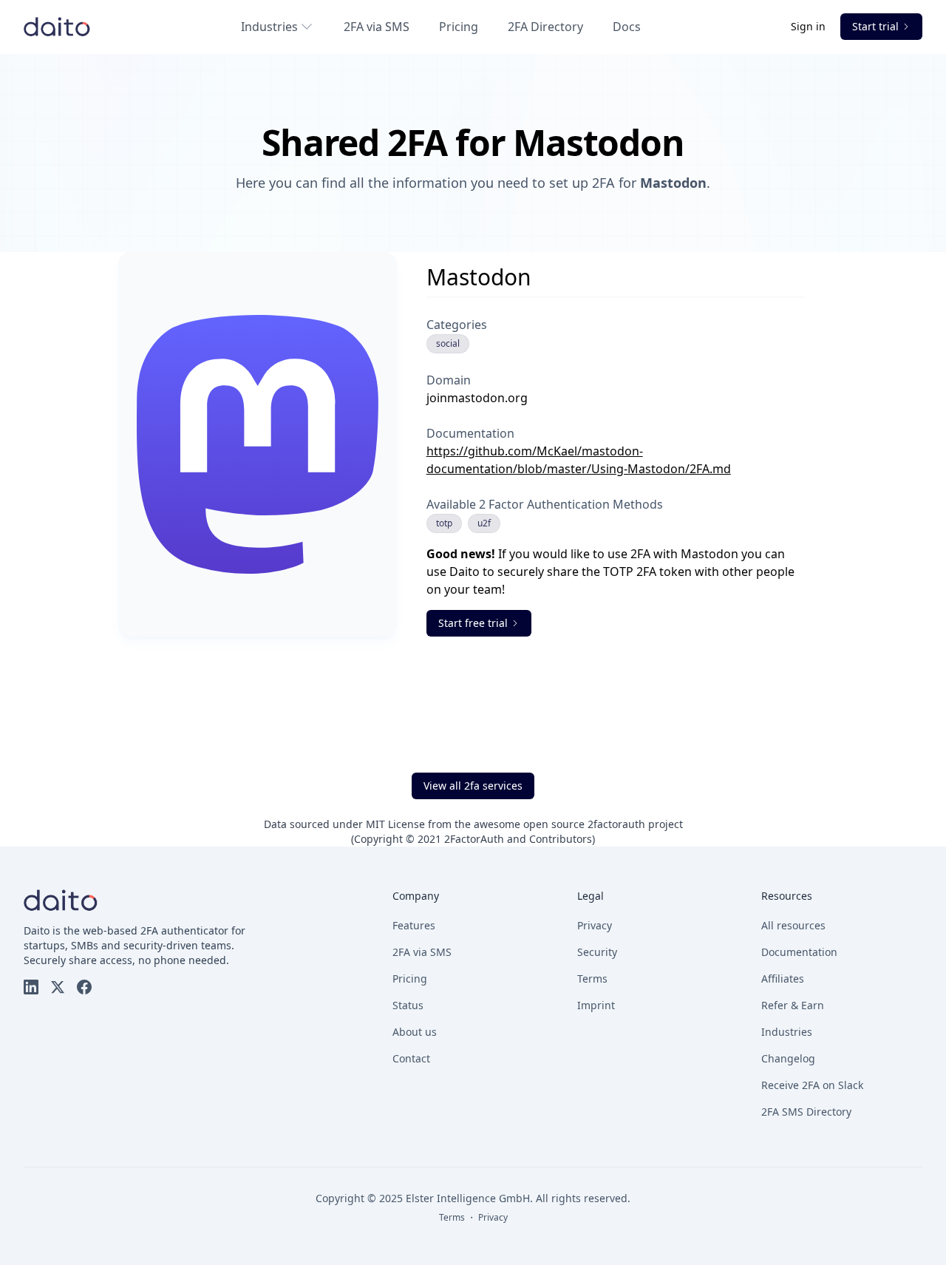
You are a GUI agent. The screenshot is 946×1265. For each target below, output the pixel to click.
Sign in (809, 26)
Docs (627, 26)
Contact (411, 1058)
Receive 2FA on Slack (812, 1085)
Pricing (458, 26)
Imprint (596, 1005)
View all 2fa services (473, 786)
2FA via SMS (376, 26)
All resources (793, 925)
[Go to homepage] (57, 26)
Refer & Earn (792, 1005)
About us (414, 1032)
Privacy (594, 925)
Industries (269, 26)
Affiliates (782, 978)
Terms (592, 978)
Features (413, 925)
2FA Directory (545, 26)
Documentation (799, 952)
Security (597, 952)
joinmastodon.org (477, 398)
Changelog (788, 1058)
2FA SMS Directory (806, 1112)
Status (407, 1005)
